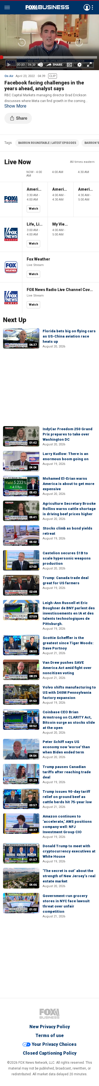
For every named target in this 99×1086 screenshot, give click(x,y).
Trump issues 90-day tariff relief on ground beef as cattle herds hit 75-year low (67, 796)
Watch (33, 208)
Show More (15, 106)
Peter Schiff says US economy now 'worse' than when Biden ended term (66, 747)
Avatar (87, 7)
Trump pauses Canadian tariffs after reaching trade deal (67, 772)
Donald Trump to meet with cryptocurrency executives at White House (69, 851)
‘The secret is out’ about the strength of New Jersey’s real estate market (69, 876)
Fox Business (47, 7)
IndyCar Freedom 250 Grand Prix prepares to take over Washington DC (67, 434)
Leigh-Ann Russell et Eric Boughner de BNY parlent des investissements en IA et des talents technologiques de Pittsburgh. (69, 613)
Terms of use (49, 1035)
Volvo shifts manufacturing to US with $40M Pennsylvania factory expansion (69, 692)
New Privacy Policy (49, 1026)
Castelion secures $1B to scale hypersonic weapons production (67, 558)
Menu (7, 7)
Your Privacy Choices (54, 1044)
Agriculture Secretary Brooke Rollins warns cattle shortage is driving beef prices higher (69, 508)
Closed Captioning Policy (49, 1053)
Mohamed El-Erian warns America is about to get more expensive (68, 483)
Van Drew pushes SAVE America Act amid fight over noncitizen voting (67, 667)
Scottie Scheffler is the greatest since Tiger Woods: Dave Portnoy (68, 643)
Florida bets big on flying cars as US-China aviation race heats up (69, 336)
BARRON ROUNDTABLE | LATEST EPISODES (47, 142)
